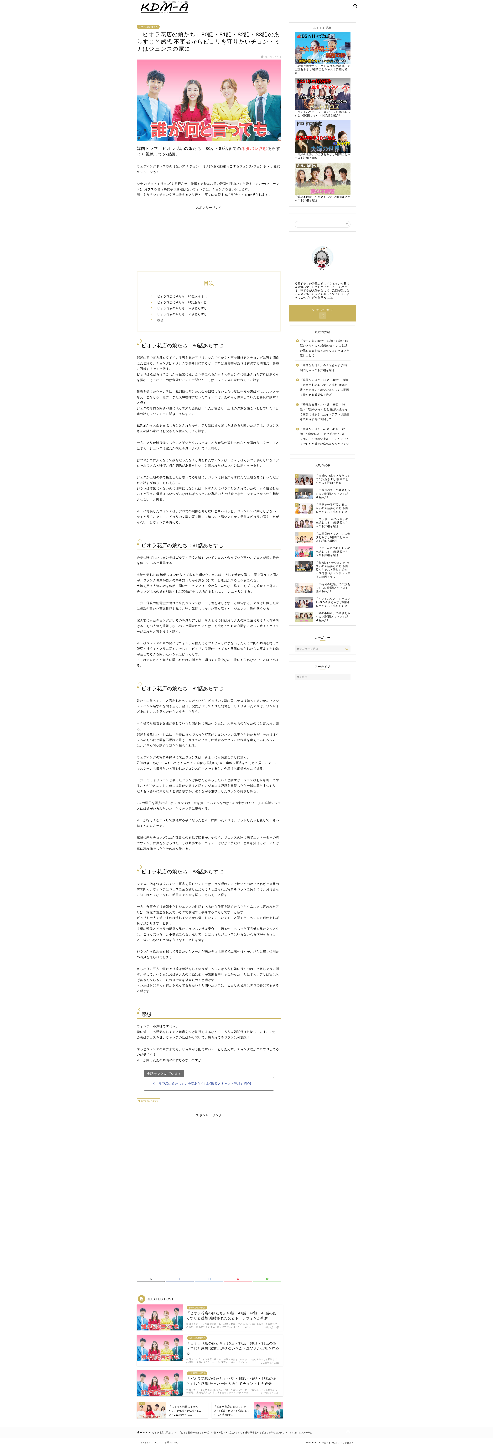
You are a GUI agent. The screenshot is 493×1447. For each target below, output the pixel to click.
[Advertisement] (209, 237)
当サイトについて (149, 1442)
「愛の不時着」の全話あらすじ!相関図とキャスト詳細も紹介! (322, 199)
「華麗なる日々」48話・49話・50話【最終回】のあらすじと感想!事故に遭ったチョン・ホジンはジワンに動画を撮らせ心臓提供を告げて (324, 387)
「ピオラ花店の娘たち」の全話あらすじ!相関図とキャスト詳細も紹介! (200, 1083)
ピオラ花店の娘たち (148, 27)
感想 (160, 320)
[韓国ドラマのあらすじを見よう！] (164, 13)
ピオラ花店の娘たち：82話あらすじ (182, 308)
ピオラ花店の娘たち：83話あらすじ (182, 314)
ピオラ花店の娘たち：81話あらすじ (182, 302)
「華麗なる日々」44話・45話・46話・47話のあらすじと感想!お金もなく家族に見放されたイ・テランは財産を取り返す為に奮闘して (324, 412)
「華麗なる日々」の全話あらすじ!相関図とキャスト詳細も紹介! (323, 368)
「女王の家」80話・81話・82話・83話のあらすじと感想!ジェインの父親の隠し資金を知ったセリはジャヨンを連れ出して (324, 348)
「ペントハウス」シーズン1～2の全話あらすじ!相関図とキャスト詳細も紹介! (322, 114)
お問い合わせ (171, 1442)
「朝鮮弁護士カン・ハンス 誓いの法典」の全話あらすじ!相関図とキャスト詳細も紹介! (322, 69)
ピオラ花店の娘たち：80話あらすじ (182, 296)
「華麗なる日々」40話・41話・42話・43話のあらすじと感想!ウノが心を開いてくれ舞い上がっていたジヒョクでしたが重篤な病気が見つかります (324, 436)
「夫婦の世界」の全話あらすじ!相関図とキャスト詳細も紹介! (322, 156)
